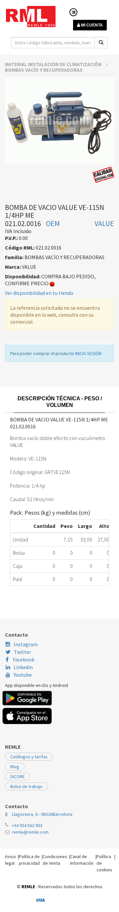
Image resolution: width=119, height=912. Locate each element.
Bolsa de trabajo (26, 786)
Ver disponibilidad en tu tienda (39, 293)
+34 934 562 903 (27, 825)
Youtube (23, 674)
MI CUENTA (91, 25)
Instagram (26, 644)
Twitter (22, 652)
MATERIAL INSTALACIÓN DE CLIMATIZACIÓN (53, 64)
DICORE (17, 776)
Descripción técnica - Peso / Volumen (60, 402)
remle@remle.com (30, 832)
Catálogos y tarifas (29, 757)
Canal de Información (82, 859)
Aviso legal (10, 859)
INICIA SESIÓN (88, 353)
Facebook (23, 659)
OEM (53, 223)
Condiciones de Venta (55, 859)
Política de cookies (104, 863)
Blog (14, 767)
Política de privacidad (29, 859)
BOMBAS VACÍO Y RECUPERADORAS (44, 70)
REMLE (28, 887)
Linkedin (23, 667)
